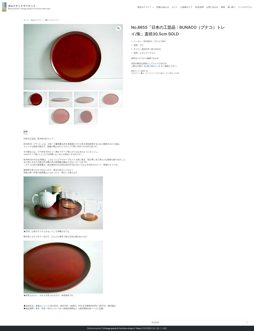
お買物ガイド (186, 7)
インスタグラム (245, 7)
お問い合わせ (212, 7)
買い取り (231, 7)
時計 (49, 308)
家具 (38, 308)
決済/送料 (199, 7)
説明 (26, 131)
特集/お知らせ (163, 7)
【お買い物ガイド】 (152, 66)
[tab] (26, 131)
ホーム (26, 20)
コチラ (140, 58)
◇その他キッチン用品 (164, 73)
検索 (247, 323)
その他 (176, 73)
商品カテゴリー (37, 20)
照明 (44, 308)
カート (175, 7)
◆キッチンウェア (52, 20)
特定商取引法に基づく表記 (155, 328)
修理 (223, 7)
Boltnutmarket (94, 328)
